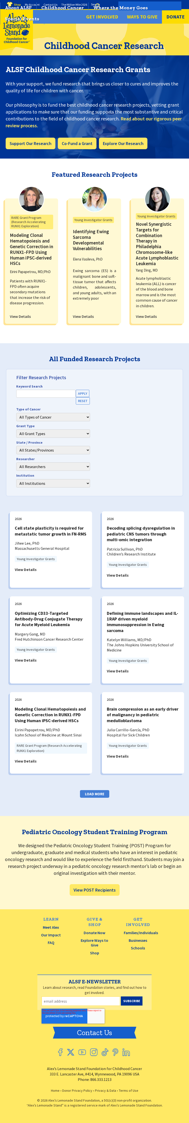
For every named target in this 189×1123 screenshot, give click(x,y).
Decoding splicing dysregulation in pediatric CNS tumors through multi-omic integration (141, 533)
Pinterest (115, 1052)
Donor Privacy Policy (77, 1090)
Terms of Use (128, 1090)
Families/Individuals (141, 932)
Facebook (60, 1052)
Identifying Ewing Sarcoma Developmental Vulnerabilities (91, 239)
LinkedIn (126, 1052)
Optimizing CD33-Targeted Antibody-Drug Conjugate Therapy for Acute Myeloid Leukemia (48, 619)
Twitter (70, 1052)
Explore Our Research (123, 143)
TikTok (105, 1052)
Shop (94, 952)
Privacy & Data (105, 1090)
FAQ (51, 942)
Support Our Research (30, 143)
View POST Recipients (95, 890)
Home (55, 1090)
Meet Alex (51, 927)
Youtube (82, 1052)
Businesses (138, 940)
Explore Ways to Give (94, 942)
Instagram (93, 1052)
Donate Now (94, 932)
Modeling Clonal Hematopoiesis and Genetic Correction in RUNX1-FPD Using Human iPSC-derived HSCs (31, 249)
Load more (94, 794)
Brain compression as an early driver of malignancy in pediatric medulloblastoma (142, 714)
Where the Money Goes (120, 8)
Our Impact (51, 934)
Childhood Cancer (62, 8)
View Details (20, 316)
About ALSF (18, 8)
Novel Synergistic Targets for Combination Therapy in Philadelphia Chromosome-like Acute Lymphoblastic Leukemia (157, 243)
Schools (138, 947)
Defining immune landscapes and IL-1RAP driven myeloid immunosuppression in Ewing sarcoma (142, 621)
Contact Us (94, 1032)
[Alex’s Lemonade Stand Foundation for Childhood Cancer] (16, 49)
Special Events (22, 19)
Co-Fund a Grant (77, 143)
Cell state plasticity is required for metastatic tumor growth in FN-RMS (50, 531)
